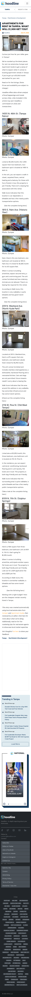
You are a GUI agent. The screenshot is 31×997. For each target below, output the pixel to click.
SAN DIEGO (20, 971)
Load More (15, 744)
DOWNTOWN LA (10, 922)
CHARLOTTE (23, 911)
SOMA (26, 974)
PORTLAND (7, 963)
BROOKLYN (8, 911)
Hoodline (7, 33)
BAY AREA (7, 906)
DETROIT (18, 919)
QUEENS (25, 963)
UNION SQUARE (11, 982)
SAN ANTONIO (11, 971)
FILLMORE (21, 927)
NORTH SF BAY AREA (16, 903)
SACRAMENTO (10, 968)
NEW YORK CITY (25, 952)
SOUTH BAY (7, 900)
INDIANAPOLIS (7, 938)
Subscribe (5, 843)
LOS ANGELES (21, 941)
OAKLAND (5, 903)
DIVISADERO (26, 919)
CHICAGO (6, 914)
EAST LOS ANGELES (16, 925)
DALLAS (5, 919)
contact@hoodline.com (8, 836)
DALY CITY (26, 903)
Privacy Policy (6, 878)
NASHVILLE (5, 952)
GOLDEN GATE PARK (11, 933)
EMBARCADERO (12, 927)
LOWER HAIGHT (8, 944)
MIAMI (15, 946)
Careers (4, 871)
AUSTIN (5, 908)
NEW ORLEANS (14, 952)
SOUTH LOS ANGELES (10, 976)
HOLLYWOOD (8, 936)
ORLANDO (16, 957)
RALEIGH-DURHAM (14, 965)
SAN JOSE (14, 900)
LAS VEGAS (25, 938)
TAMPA (7, 979)
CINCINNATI (15, 914)
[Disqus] (15, 667)
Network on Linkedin (9, 853)
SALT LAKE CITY (21, 968)
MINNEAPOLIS (16, 949)
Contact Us (6, 860)
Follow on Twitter (7, 846)
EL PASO (25, 925)
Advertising (6, 875)
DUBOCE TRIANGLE (21, 922)
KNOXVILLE (17, 938)
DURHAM (6, 925)
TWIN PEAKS (23, 979)
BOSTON (20, 908)
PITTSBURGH (17, 960)
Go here (15, 631)
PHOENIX (8, 960)
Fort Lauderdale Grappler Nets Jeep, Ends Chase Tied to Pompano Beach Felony (16, 717)
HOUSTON (24, 936)
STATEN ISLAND (22, 976)
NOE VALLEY (11, 955)
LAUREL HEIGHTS (11, 941)
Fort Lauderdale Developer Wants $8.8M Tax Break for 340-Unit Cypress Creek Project (17, 737)
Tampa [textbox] (7, 9)
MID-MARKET (22, 946)
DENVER (11, 919)
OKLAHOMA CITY (7, 957)
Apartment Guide (17, 613)
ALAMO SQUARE (16, 906)
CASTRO (15, 911)
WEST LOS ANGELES (22, 984)
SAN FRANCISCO (24, 900)
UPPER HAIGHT (21, 982)
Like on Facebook (7, 850)
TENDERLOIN (14, 979)
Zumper (5, 613)
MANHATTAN (18, 944)
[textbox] (23, 9)
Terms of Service (7, 882)
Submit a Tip (6, 868)
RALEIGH (5, 965)
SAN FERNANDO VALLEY (10, 974)
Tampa (4, 18)
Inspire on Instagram (9, 857)
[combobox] (8, 9)
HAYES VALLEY (22, 933)
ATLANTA (24, 906)
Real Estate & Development (17, 18)
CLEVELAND (7, 916)
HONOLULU (16, 936)
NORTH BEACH (20, 955)
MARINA (26, 944)
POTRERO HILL (16, 963)
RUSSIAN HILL (25, 965)
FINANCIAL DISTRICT (9, 930)
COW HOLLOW (24, 916)
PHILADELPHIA (25, 957)
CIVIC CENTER (23, 914)
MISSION (25, 949)
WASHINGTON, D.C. (9, 984)
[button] (4, 804)
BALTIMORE (13, 908)
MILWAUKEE (8, 949)
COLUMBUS (15, 916)
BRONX (26, 908)
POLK (24, 960)
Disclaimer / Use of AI (9, 886)
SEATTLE (20, 974)
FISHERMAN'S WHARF (22, 930)
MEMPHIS (8, 946)
